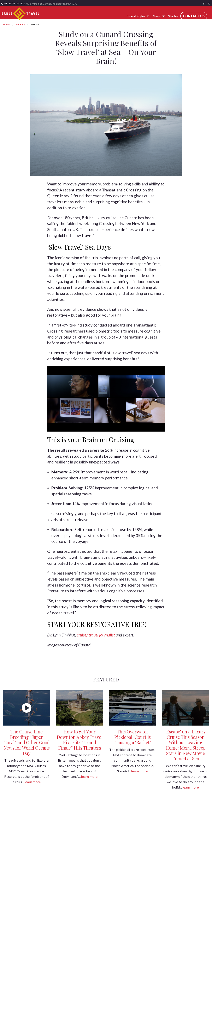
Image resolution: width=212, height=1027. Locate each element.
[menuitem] (137, 16)
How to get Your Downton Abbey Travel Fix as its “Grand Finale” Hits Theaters (79, 740)
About (156, 16)
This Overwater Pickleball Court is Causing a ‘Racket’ (132, 737)
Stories (173, 16)
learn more (32, 782)
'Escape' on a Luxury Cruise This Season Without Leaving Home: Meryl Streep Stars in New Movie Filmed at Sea (185, 745)
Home (6, 24)
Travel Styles (136, 16)
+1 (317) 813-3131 (14, 3)
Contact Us (194, 16)
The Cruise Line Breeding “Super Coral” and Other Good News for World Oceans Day (27, 742)
